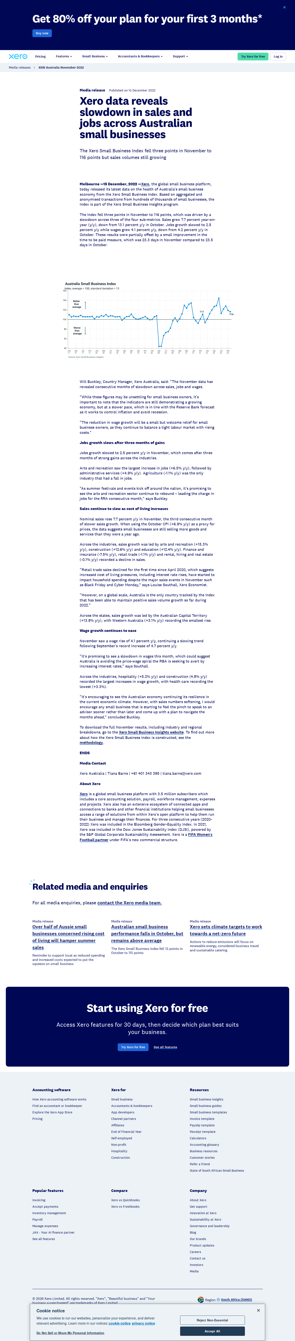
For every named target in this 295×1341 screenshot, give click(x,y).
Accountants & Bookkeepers (139, 56)
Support (179, 56)
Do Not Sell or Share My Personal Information (70, 1333)
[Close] (258, 1310)
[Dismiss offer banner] (284, 7)
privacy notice (143, 1323)
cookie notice (120, 1323)
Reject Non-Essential (212, 1320)
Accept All (212, 1331)
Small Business (93, 56)
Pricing (40, 56)
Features (62, 56)
